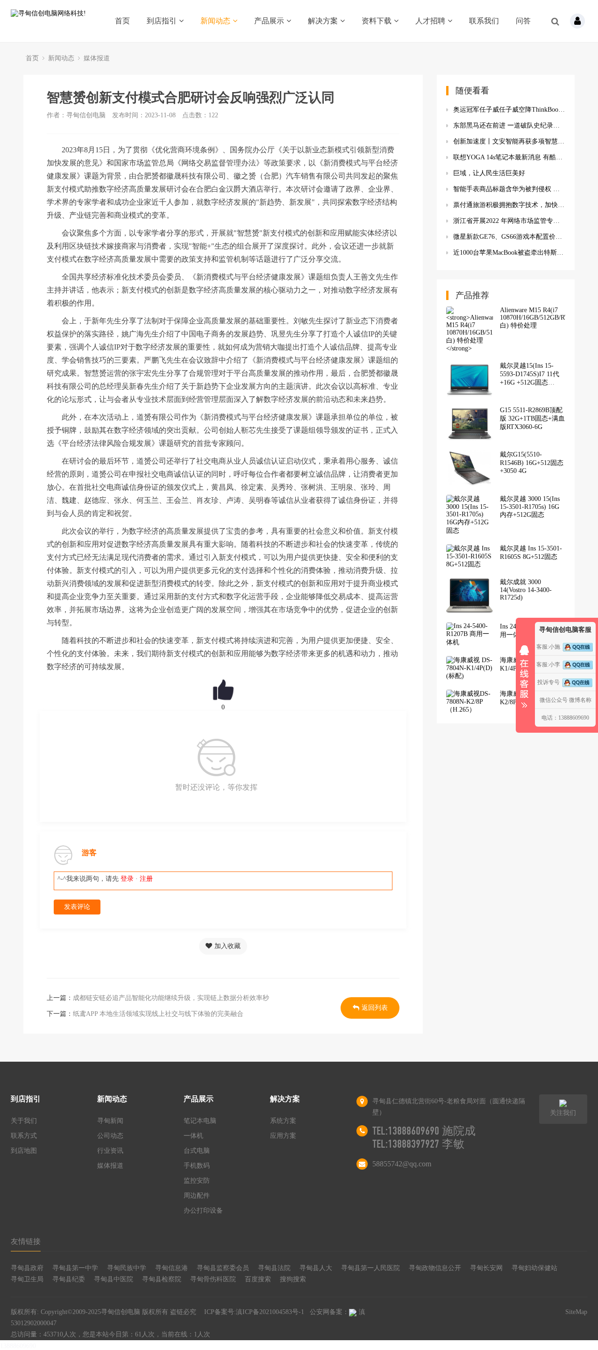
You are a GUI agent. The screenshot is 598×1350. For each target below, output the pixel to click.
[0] (223, 689)
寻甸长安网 (486, 1267)
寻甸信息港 (171, 1267)
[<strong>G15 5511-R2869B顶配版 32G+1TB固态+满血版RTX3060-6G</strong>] (469, 423)
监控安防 (197, 1180)
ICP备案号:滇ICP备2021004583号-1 (254, 1311)
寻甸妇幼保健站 (534, 1267)
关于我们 (24, 1120)
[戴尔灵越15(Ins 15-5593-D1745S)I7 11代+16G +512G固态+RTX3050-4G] (469, 379)
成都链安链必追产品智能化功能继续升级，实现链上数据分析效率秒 (171, 997)
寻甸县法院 (274, 1267)
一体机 (193, 1135)
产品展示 (269, 21)
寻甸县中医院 (113, 1279)
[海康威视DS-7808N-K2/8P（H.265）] (469, 702)
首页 (122, 21)
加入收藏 (227, 946)
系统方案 (283, 1120)
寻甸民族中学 (126, 1267)
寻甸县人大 (315, 1267)
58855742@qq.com (401, 1164)
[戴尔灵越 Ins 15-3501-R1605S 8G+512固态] (469, 556)
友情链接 (26, 1241)
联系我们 (484, 21)
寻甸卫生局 (27, 1279)
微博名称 (580, 700)
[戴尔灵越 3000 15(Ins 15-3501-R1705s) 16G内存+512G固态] (469, 515)
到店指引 (162, 21)
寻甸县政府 (27, 1267)
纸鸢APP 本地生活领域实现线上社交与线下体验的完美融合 (158, 1013)
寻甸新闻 (110, 1120)
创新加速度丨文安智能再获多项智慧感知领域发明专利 (509, 141)
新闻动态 (215, 21)
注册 (146, 878)
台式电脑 (197, 1150)
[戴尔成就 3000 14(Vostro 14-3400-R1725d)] (469, 595)
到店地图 (24, 1150)
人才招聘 (430, 21)
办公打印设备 (203, 1210)
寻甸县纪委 (68, 1279)
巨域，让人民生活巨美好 (489, 173)
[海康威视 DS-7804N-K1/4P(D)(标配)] (469, 668)
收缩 (524, 673)
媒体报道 (97, 58)
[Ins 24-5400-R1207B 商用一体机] (469, 634)
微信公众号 (554, 700)
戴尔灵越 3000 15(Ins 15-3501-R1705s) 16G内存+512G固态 (530, 506)
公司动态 (110, 1135)
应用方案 (283, 1135)
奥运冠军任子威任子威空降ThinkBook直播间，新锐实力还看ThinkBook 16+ (509, 109)
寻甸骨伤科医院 (213, 1279)
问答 (523, 21)
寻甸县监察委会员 (223, 1267)
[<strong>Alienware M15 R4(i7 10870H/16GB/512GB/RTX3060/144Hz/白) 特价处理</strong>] (469, 329)
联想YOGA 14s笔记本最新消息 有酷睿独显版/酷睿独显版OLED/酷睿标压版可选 (509, 157)
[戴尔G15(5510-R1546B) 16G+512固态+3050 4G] (469, 468)
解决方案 (323, 21)
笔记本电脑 (200, 1120)
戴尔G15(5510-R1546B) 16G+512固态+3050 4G (531, 462)
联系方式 (24, 1135)
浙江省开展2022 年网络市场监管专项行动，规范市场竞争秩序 (509, 220)
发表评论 (77, 906)
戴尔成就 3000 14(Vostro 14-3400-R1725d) (526, 590)
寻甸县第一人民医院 (370, 1267)
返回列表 (375, 1007)
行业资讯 (110, 1150)
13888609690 (18, 1346)
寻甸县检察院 (161, 1279)
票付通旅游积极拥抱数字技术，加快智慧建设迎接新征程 (509, 204)
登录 (127, 878)
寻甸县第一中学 (75, 1267)
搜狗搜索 (293, 1279)
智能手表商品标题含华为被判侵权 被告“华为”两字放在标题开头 (509, 189)
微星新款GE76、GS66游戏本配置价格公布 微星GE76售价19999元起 (509, 236)
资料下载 (377, 21)
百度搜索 (258, 1279)
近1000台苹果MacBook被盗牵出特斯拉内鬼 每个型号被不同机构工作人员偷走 (509, 252)
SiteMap (576, 1311)
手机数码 (197, 1165)
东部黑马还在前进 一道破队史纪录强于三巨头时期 (509, 125)
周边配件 (197, 1195)
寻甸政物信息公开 (435, 1267)
